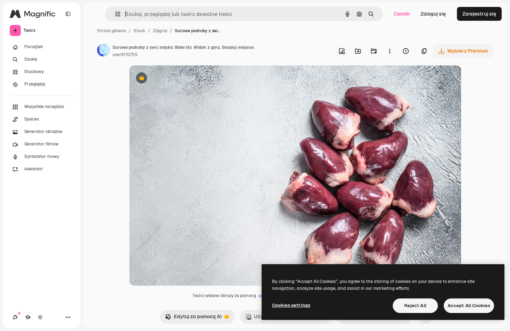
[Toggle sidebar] (68, 13)
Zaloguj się (433, 14)
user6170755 (125, 54)
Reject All (415, 305)
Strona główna (111, 31)
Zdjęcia (160, 31)
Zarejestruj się (479, 14)
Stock (139, 31)
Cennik (402, 14)
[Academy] (27, 317)
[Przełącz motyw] (40, 317)
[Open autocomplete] (115, 14)
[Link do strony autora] (103, 51)
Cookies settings (291, 305)
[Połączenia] (15, 317)
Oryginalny (177, 78)
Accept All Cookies (469, 305)
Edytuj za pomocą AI (193, 318)
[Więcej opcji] (390, 51)
